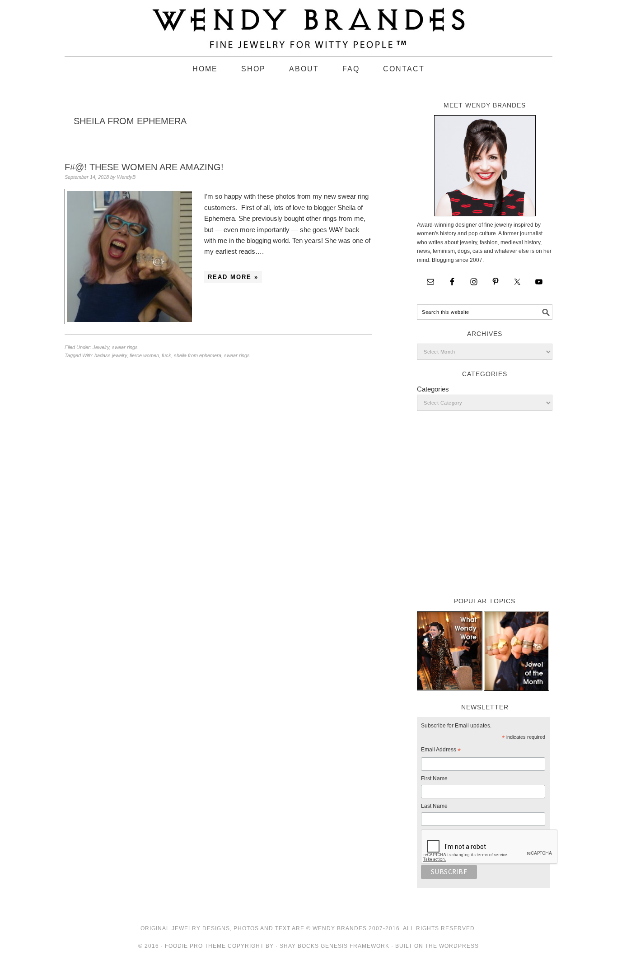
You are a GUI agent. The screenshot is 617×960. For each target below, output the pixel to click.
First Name (434, 778)
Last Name (434, 806)
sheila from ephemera (197, 355)
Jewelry (101, 347)
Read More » (233, 277)
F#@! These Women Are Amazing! (144, 167)
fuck (166, 355)
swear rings (125, 347)
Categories (433, 389)
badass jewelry (110, 355)
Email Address (441, 750)
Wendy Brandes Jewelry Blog (308, 24)
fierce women (144, 355)
